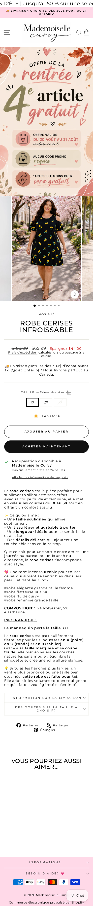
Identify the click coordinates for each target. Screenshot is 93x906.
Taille (43, 392)
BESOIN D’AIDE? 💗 (45, 873)
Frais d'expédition (22, 352)
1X (32, 402)
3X (60, 402)
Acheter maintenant (46, 446)
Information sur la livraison (46, 698)
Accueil (45, 314)
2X (46, 402)
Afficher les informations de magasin (40, 477)
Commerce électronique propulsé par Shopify (46, 902)
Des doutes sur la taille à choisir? (46, 709)
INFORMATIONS (45, 862)
